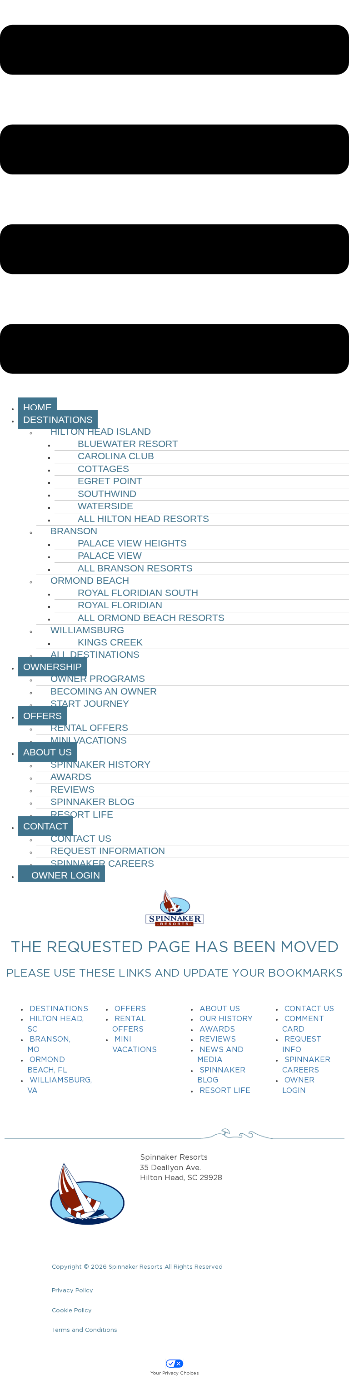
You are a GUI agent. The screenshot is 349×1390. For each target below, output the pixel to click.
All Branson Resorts (135, 568)
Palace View (110, 555)
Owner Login (61, 875)
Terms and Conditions (84, 1330)
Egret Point (110, 481)
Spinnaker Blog (92, 801)
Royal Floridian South (138, 592)
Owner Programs (97, 678)
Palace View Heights (132, 543)
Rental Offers (89, 727)
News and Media (220, 1055)
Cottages (103, 468)
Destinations (59, 1009)
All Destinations (95, 654)
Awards (70, 776)
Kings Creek (110, 642)
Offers (130, 1009)
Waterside (105, 506)
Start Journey (89, 703)
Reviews (72, 789)
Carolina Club (116, 456)
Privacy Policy (72, 1290)
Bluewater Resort (128, 443)
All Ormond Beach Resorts (151, 617)
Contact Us (80, 838)
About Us (219, 1009)
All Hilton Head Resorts (143, 518)
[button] (174, 201)
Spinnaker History (100, 764)
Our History (226, 1019)
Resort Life (81, 814)
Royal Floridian (120, 605)
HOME (37, 407)
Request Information (107, 850)
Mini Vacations (88, 740)
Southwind (107, 493)
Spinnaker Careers (102, 863)
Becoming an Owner (103, 691)
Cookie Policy (72, 1310)
